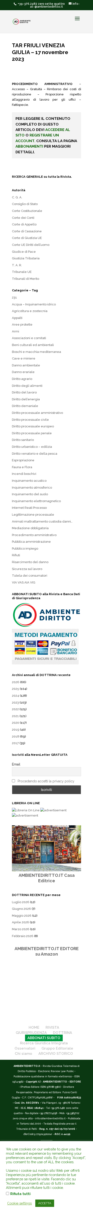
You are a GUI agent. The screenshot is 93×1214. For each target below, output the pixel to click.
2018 (15, 736)
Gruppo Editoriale (57, 1048)
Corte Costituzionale (27, 211)
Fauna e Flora (22, 467)
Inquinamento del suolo (30, 494)
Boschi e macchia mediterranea (36, 352)
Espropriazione (23, 460)
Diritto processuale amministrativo (37, 413)
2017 (15, 743)
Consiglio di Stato (25, 204)
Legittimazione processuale (33, 514)
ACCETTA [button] (44, 1203)
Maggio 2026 (21, 915)
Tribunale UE (22, 272)
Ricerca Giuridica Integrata (44, 1043)
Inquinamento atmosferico (32, 487)
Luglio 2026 (20, 902)
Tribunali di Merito (25, 278)
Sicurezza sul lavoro (27, 569)
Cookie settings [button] (19, 1203)
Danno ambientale (26, 365)
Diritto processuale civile (30, 419)
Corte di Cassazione (27, 231)
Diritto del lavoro (24, 392)
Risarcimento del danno (30, 562)
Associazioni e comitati (29, 338)
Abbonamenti (29, 146)
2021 (15, 716)
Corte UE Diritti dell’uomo (30, 245)
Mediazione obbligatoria (30, 528)
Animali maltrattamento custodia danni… (42, 521)
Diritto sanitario (23, 440)
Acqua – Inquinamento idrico (34, 304)
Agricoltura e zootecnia (29, 311)
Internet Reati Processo (29, 507)
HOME (34, 1027)
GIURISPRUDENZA (31, 1033)
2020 (15, 722)
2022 (15, 709)
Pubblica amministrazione (31, 541)
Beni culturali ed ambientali (33, 345)
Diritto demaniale (25, 406)
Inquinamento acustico (29, 480)
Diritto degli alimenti (27, 386)
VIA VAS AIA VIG (23, 582)
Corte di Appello (24, 224)
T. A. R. (17, 265)
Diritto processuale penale (32, 433)
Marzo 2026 (20, 929)
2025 (15, 689)
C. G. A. (17, 197)
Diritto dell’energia (26, 399)
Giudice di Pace (24, 251)
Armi (15, 331)
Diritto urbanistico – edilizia (32, 446)
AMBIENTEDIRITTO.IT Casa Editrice (47, 878)
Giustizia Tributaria (26, 258)
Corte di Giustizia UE (27, 238)
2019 (15, 729)
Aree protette (22, 324)
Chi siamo (23, 1053)
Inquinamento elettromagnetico (36, 501)
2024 (15, 695)
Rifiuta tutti (20, 1194)
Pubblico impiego (25, 548)
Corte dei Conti (23, 217)
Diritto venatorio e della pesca (34, 453)
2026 (15, 682)
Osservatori (25, 1048)
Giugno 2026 (21, 908)
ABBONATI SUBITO (43, 1038)
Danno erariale (23, 372)
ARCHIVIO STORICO (55, 1053)
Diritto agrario (22, 379)
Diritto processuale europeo (33, 426)
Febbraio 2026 (22, 936)
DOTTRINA (62, 1033)
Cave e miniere (23, 358)
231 (14, 297)
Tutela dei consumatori (29, 575)
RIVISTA (52, 1027)
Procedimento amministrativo (34, 535)
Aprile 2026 (20, 922)
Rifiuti (16, 555)
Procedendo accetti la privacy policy (46, 781)
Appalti (17, 318)
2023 (15, 702)
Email (16, 764)
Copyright (31, 1081)
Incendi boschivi (24, 474)
